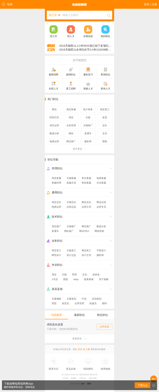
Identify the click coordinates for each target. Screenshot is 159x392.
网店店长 (86, 202)
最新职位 (79, 314)
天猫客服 (71, 178)
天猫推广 (71, 226)
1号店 (55, 279)
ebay (76, 279)
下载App (82, 378)
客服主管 (71, 182)
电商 (9, 4)
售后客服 (86, 178)
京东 (84, 274)
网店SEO (84, 231)
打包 (84, 298)
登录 (80, 349)
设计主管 (86, 255)
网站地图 (93, 378)
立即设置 (104, 326)
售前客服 (86, 182)
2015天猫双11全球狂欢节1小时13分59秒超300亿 (85, 49)
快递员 (93, 303)
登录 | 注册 (150, 4)
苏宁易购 (103, 279)
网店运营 (101, 202)
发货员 (65, 303)
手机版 (65, 378)
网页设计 (56, 255)
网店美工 (86, 250)
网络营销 (99, 231)
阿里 (74, 274)
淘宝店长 (56, 202)
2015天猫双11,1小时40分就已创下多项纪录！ (85, 45)
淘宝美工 (56, 250)
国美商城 (88, 279)
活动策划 (96, 298)
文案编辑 (56, 298)
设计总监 (71, 255)
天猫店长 (71, 202)
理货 (54, 303)
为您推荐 (56, 314)
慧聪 (65, 279)
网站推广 (69, 231)
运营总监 (71, 207)
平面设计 (101, 250)
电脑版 (74, 378)
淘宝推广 (56, 226)
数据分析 (101, 226)
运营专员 (101, 207)
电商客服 (101, 178)
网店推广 (86, 226)
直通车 (55, 231)
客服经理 (56, 182)
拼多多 (96, 274)
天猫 (64, 274)
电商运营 (56, 207)
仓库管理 (79, 303)
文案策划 (71, 298)
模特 (104, 303)
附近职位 (102, 314)
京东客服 (101, 182)
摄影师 (100, 255)
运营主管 (86, 207)
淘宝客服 (56, 178)
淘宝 (54, 274)
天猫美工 (71, 250)
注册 (88, 349)
